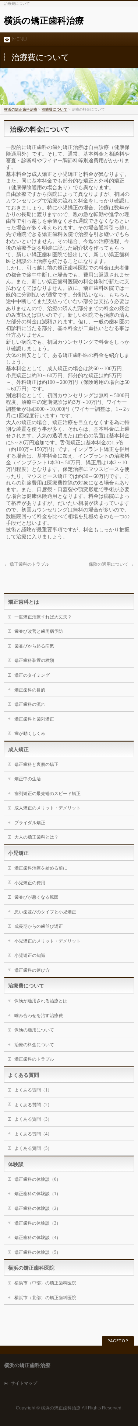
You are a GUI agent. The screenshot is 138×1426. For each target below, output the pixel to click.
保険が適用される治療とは (40, 1000)
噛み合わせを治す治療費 (38, 1015)
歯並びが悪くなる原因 (36, 897)
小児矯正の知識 (29, 955)
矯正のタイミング (32, 675)
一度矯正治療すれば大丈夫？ (43, 617)
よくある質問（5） (33, 1148)
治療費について (54, 109)
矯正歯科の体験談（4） (37, 1237)
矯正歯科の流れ (29, 704)
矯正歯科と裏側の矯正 (36, 764)
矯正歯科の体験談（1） (37, 1193)
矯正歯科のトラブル (26, 564)
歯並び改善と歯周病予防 (38, 631)
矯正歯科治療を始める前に (40, 868)
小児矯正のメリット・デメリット (47, 941)
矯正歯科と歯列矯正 (34, 719)
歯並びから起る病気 (34, 646)
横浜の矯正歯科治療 (44, 20)
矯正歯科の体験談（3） (37, 1223)
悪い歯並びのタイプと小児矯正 (45, 912)
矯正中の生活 (27, 778)
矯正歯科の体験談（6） (37, 1179)
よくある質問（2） (33, 1104)
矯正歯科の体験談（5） (37, 1252)
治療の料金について (34, 1044)
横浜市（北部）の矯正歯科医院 (45, 1297)
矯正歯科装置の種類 (34, 660)
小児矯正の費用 (29, 882)
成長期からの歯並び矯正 (38, 926)
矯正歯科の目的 (29, 690)
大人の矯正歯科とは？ (36, 837)
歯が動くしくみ (29, 733)
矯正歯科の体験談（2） (37, 1208)
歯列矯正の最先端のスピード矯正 (47, 793)
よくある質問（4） (33, 1134)
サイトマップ (24, 1383)
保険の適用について (111, 564)
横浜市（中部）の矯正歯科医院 (45, 1283)
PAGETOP (117, 1341)
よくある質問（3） (33, 1119)
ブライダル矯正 (29, 822)
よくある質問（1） (33, 1090)
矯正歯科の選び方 (32, 970)
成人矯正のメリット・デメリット (47, 808)
